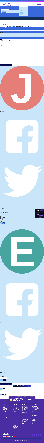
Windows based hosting (3, 224)
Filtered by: (1, 49)
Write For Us (33, 423)
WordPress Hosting (16, 404)
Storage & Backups (5, 417)
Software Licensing (15, 427)
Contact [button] (39, 1)
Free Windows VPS (24, 409)
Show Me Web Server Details (35, 410)
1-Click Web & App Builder (28, 4)
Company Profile (34, 417)
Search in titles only (5, 10)
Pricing (14, 4)
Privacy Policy (33, 421)
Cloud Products (5, 411)
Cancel (4, 394)
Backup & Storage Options (15, 426)
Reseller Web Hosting (15, 419)
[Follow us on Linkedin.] (40, 435)
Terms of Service (34, 420)
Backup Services (24, 418)
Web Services (24, 412)
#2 (0, 369)
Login (39, 4)
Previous (2, 64)
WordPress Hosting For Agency (16, 409)
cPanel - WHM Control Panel (6, 24)
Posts (1, 33)
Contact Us (33, 418)
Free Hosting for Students (25, 408)
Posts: (2, 113)
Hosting (4, 404)
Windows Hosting (5, 408)
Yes (1, 388)
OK (1, 389)
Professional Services (24, 421)
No (3, 388)
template (6, 64)
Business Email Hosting (25, 420)
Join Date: (3, 112)
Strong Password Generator (35, 411)
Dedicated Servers (16, 423)
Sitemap (33, 422)
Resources (24, 423)
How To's (3, 23)
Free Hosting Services (26, 404)
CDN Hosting (23, 417)
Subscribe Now (30, 399)
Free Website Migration (25, 410)
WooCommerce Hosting (15, 407)
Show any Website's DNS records (35, 408)
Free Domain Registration (25, 407)
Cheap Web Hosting (5, 407)
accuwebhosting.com (2, 223)
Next (10, 64)
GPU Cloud (22, 4)
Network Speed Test (34, 406)
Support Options (14, 428)
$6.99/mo (15, 1)
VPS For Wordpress (15, 408)
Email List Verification (34, 412)
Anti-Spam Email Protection (25, 419)
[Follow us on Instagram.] (36, 435)
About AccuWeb (34, 415)
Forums (2, 17)
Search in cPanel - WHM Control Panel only (13, 10)
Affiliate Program (32, 1)
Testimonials (36, 1)
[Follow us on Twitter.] (34, 435)
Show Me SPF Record (34, 409)
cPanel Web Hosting (5, 409)
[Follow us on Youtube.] (38, 435)
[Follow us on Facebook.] (32, 435)
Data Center (33, 419)
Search (4, 11)
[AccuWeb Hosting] (5, 4)
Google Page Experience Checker (36, 413)
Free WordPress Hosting (25, 406)
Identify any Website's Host (35, 407)
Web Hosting (4, 406)
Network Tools (34, 404)
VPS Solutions (15, 411)
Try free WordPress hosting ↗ (39, 217)
